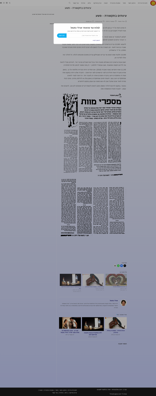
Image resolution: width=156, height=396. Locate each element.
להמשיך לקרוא (96, 40)
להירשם (62, 35)
